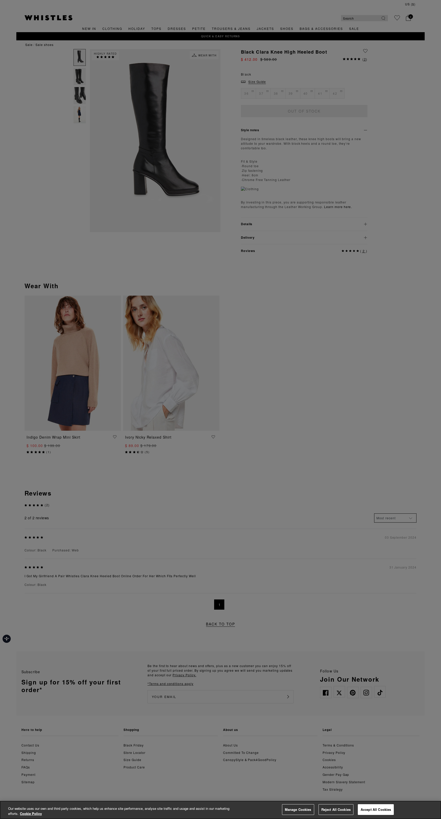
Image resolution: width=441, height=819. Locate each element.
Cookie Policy (31, 813)
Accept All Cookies (376, 809)
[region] (220, 810)
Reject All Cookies (336, 809)
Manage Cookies (298, 809)
